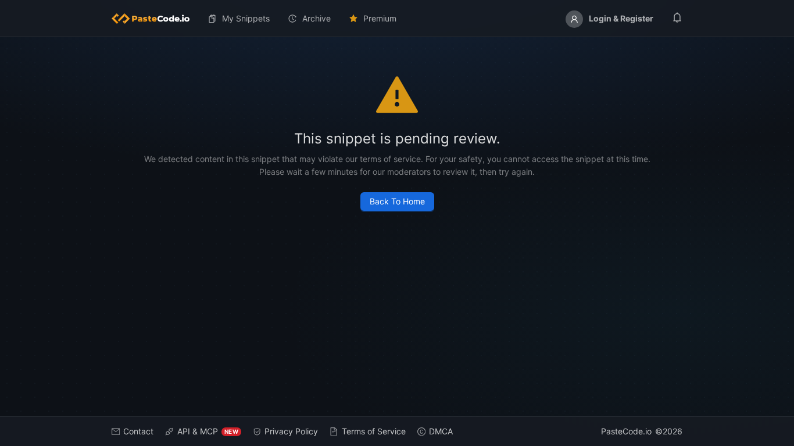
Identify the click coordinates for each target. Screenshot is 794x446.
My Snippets (246, 18)
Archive (316, 18)
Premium (379, 18)
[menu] (397, 18)
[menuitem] (155, 18)
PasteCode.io (626, 431)
